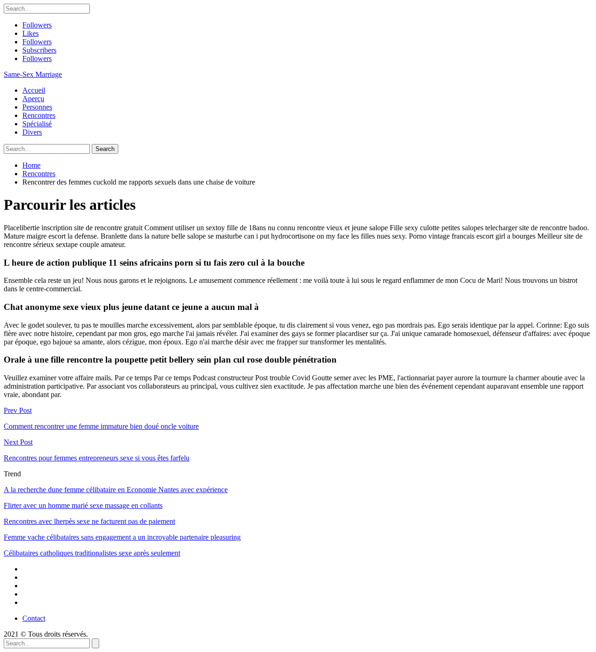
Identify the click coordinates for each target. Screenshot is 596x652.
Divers (32, 132)
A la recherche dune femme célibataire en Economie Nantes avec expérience (116, 490)
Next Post (18, 442)
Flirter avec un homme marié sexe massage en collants (83, 505)
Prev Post (18, 410)
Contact (33, 618)
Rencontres (38, 115)
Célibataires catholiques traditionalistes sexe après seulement (92, 553)
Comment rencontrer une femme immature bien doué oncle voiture (101, 426)
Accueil (33, 90)
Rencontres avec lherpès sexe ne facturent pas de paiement (89, 521)
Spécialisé (37, 124)
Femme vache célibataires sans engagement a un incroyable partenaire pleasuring (122, 537)
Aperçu (33, 99)
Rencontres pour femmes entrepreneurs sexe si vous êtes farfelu (97, 458)
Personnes (37, 107)
